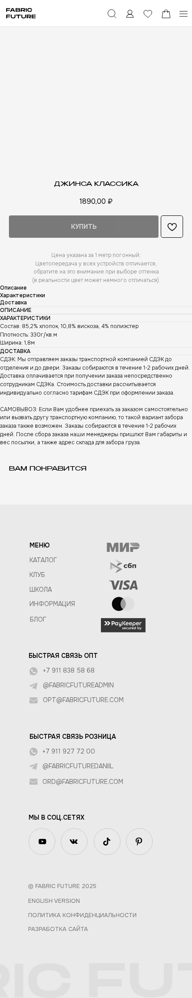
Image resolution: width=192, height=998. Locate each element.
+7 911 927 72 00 (68, 751)
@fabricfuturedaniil (77, 766)
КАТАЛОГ (43, 560)
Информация (52, 604)
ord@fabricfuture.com (82, 782)
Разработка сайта (58, 929)
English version (54, 901)
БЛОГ (38, 619)
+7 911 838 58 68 (69, 670)
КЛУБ (37, 575)
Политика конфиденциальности (82, 915)
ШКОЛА (40, 589)
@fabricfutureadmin (78, 685)
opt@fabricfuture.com (83, 700)
